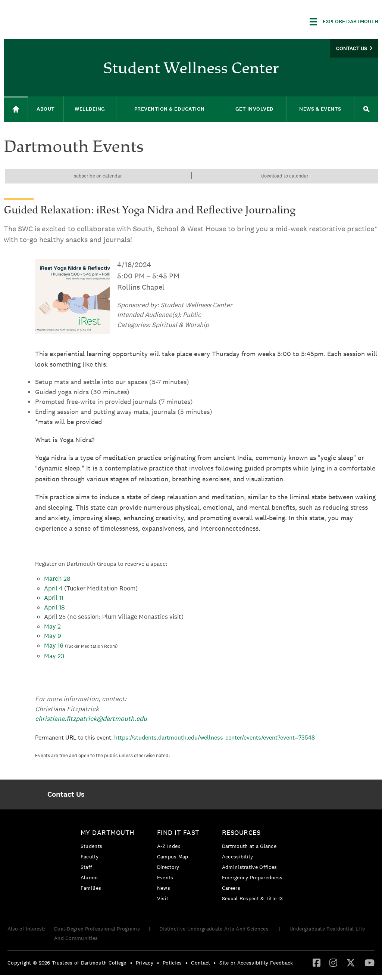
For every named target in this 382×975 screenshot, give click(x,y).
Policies (172, 962)
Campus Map (172, 856)
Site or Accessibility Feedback (256, 962)
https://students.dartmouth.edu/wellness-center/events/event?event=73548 (214, 737)
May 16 (53, 645)
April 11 (53, 597)
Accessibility (237, 856)
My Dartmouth (108, 832)
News (163, 888)
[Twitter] (350, 962)
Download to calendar (285, 176)
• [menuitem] (131, 962)
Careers (231, 888)
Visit (163, 898)
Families (91, 888)
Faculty (89, 856)
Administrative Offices (249, 867)
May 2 (52, 626)
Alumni (89, 877)
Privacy (144, 962)
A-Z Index (169, 846)
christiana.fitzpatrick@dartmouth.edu (91, 718)
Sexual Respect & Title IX (252, 898)
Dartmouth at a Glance (249, 846)
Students (91, 846)
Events (165, 877)
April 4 (53, 588)
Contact (200, 962)
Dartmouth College (63, 20)
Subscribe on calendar (98, 176)
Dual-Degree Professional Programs (97, 928)
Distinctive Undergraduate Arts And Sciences (214, 928)
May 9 (52, 636)
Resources (241, 832)
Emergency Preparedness (252, 877)
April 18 (55, 607)
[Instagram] (333, 962)
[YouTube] (369, 962)
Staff (87, 867)
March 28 (57, 578)
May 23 (54, 656)
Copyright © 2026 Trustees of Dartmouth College (66, 962)
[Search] (366, 109)
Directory (168, 867)
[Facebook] (316, 962)
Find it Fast (178, 832)
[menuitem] (66, 794)
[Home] (16, 109)
